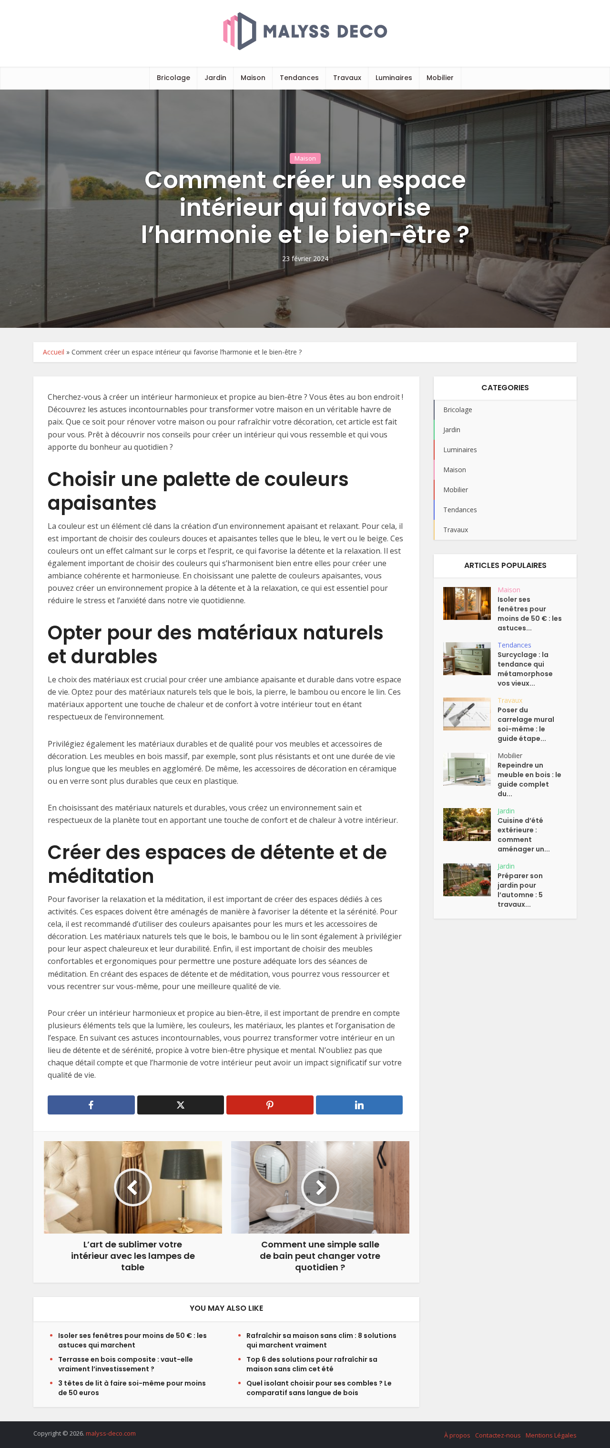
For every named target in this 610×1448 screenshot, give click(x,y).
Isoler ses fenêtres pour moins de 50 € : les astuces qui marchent (132, 1340)
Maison (253, 77)
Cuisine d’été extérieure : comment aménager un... (524, 835)
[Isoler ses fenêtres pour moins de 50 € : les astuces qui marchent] (470, 603)
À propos (457, 1435)
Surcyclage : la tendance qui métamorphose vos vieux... (525, 669)
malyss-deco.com (111, 1433)
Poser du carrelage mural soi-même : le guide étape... (526, 724)
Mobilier (440, 77)
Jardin (215, 77)
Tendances (299, 77)
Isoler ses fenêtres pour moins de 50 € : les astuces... (530, 614)
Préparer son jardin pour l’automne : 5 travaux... (520, 890)
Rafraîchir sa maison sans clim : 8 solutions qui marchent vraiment (321, 1340)
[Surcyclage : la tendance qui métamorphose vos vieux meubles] (470, 658)
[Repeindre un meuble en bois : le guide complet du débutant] (470, 769)
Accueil (53, 351)
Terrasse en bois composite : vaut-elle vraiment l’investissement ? (125, 1364)
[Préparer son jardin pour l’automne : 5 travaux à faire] (470, 879)
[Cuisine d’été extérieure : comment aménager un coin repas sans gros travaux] (470, 824)
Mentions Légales (551, 1435)
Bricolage (173, 77)
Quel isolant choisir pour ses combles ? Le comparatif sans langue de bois (319, 1387)
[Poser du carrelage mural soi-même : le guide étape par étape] (470, 714)
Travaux (347, 77)
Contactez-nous (498, 1435)
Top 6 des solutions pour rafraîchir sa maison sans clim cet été (311, 1364)
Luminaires (394, 77)
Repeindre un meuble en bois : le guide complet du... (529, 779)
